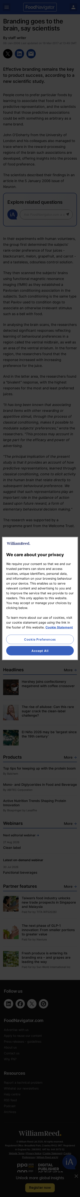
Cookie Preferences (40, 639)
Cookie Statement (59, 627)
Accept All (39, 651)
